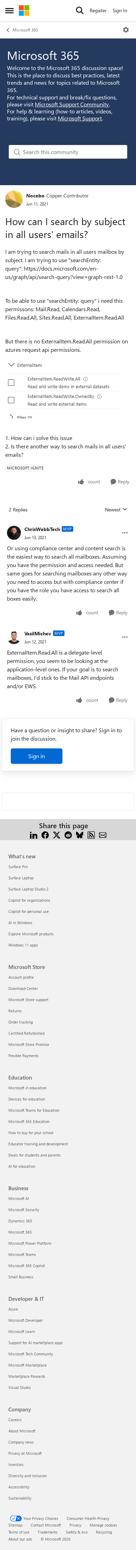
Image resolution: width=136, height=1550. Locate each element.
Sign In (120, 10)
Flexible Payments (23, 1055)
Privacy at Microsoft (25, 1453)
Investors (16, 1464)
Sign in (36, 756)
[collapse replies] (68, 523)
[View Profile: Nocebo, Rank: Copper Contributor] (14, 199)
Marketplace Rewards (26, 1376)
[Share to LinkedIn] (33, 834)
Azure (13, 1309)
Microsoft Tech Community (30, 1353)
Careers (15, 1419)
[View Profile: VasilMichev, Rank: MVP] (14, 637)
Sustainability (19, 1498)
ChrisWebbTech (42, 529)
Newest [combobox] (116, 509)
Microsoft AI (18, 1198)
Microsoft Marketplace (27, 1365)
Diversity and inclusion (27, 1475)
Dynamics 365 (20, 1220)
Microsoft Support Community (72, 104)
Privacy (75, 1525)
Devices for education (26, 1099)
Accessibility (18, 1486)
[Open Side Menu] (9, 10)
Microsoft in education (27, 1087)
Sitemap (15, 1525)
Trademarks (48, 1532)
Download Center (23, 988)
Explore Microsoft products (31, 933)
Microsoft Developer (25, 1320)
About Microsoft (22, 1430)
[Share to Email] (102, 834)
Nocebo (35, 195)
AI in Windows (20, 922)
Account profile (21, 977)
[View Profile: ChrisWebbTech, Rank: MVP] (14, 533)
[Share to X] (56, 834)
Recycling (104, 1532)
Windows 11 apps (23, 945)
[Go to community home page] (24, 10)
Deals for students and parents (34, 1155)
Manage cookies (103, 1525)
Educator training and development (38, 1143)
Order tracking (20, 1022)
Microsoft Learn (21, 1331)
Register (98, 10)
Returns (15, 1010)
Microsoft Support (80, 118)
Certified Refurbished (26, 1033)
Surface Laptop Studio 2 (28, 889)
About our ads (20, 1539)
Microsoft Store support (28, 999)
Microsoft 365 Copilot (26, 1265)
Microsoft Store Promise (28, 1044)
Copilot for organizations (29, 900)
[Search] (80, 10)
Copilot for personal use (28, 911)
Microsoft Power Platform (29, 1243)
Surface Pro (18, 866)
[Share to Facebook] (45, 834)
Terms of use (18, 1532)
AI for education (21, 1166)
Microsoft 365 (25, 30)
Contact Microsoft (46, 1525)
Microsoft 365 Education (29, 1121)
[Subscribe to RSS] (91, 834)
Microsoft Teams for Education (33, 1110)
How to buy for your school (30, 1132)
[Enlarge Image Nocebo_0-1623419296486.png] (64, 387)
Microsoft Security (23, 1209)
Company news (21, 1442)
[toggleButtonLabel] (126, 30)
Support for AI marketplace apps (35, 1342)
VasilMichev (37, 633)
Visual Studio (19, 1387)
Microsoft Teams (22, 1254)
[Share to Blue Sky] (79, 834)
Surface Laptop (20, 877)
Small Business (20, 1276)
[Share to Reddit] (68, 834)
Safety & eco (77, 1532)
